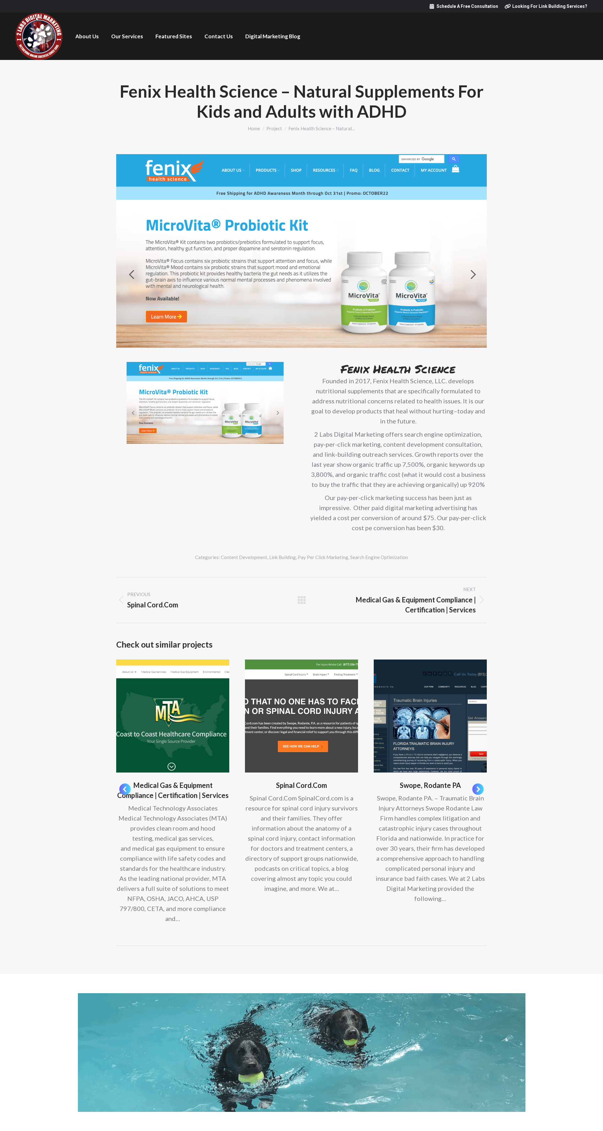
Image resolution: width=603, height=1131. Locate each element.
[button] (125, 789)
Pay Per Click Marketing (323, 557)
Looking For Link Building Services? (549, 6)
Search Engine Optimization (379, 557)
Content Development (244, 557)
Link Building (282, 557)
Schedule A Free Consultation (467, 6)
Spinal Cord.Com (301, 785)
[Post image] (172, 716)
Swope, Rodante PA (430, 785)
